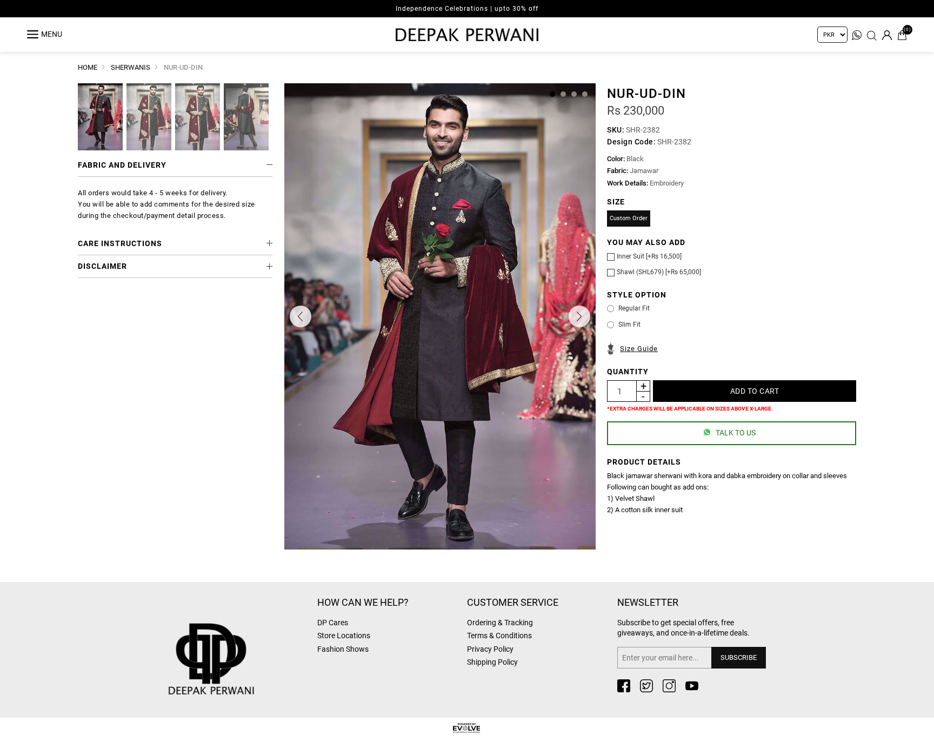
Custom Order (629, 218)
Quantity (628, 371)
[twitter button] (646, 685)
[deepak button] (237, 642)
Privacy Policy (490, 649)
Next (579, 316)
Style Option (636, 294)
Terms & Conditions (499, 635)
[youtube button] (691, 685)
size (616, 201)
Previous (300, 316)
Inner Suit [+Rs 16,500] (649, 256)
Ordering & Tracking (500, 622)
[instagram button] (669, 685)
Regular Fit (634, 308)
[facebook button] (623, 685)
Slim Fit (629, 324)
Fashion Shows (343, 649)
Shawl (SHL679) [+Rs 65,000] (659, 272)
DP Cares (332, 622)
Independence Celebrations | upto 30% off (467, 8)
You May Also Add (646, 242)
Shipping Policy (492, 662)
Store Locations (343, 635)
